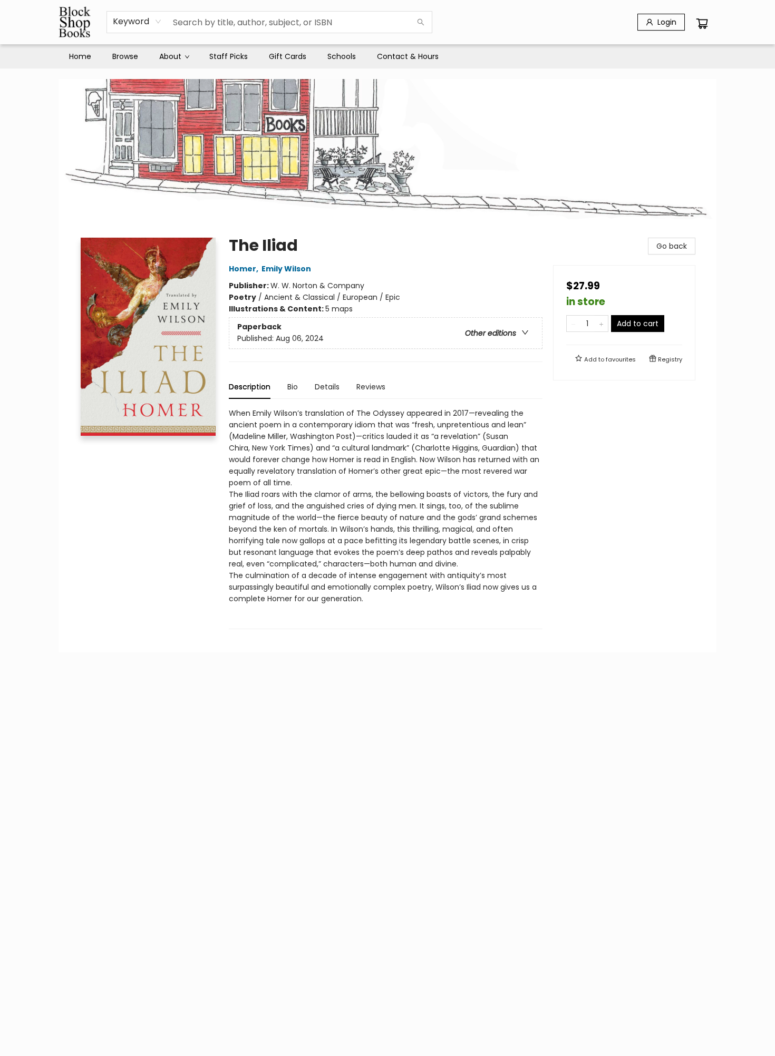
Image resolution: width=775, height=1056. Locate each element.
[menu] (387, 56)
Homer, (244, 268)
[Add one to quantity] (601, 323)
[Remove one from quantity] (573, 323)
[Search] (420, 22)
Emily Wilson (286, 268)
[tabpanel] (385, 518)
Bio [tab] (292, 387)
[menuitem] (80, 56)
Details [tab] (327, 387)
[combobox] (137, 22)
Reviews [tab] (370, 387)
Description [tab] (249, 387)
